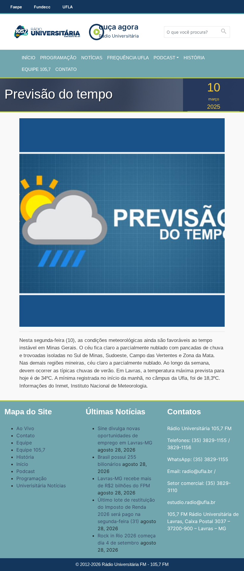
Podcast (164, 57)
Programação (58, 57)
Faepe (16, 6)
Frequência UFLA (128, 57)
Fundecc (42, 6)
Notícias (91, 57)
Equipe (24, 443)
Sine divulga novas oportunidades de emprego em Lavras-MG (125, 435)
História (194, 57)
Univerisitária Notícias (41, 485)
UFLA (67, 6)
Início (28, 57)
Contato (66, 69)
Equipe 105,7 (36, 69)
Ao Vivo (25, 428)
